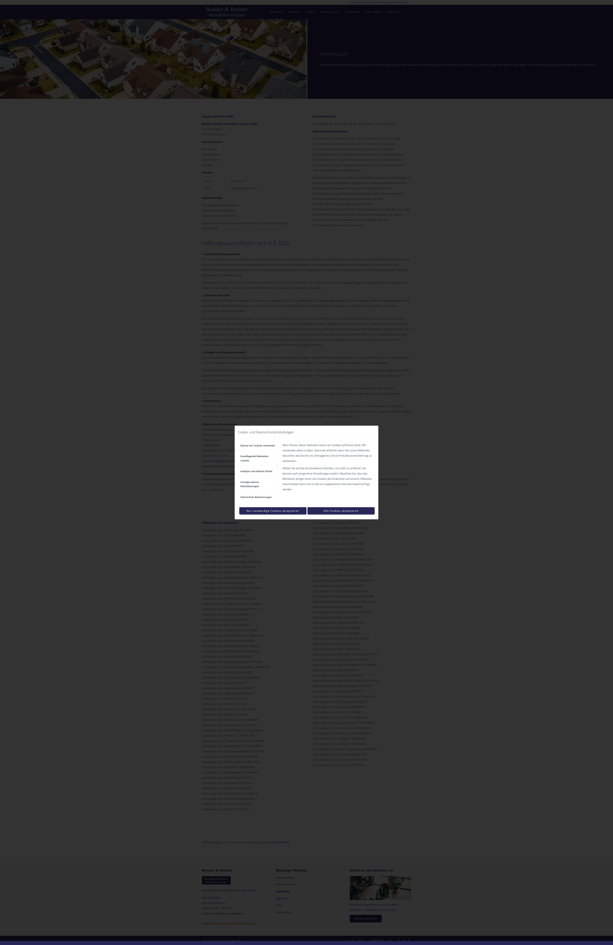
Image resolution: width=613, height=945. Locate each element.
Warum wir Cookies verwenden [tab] (257, 445)
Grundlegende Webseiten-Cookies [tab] (254, 458)
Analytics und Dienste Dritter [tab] (256, 471)
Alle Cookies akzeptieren (341, 511)
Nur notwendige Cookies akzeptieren (273, 511)
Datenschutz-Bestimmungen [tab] (256, 497)
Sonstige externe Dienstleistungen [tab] (249, 484)
